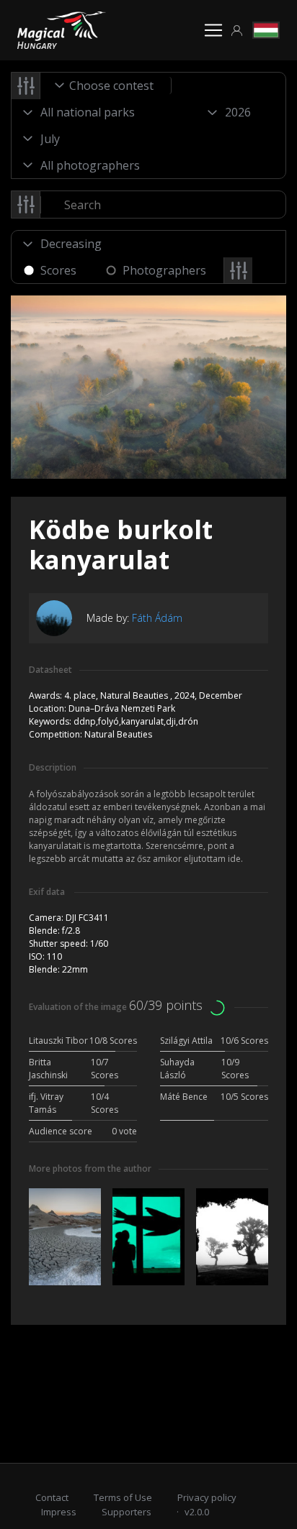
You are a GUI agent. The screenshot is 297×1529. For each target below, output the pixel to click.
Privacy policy (206, 1497)
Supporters (126, 1511)
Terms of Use (123, 1497)
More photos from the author (90, 1168)
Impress (58, 1511)
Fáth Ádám (157, 618)
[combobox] (106, 85)
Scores (58, 270)
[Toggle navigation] (213, 30)
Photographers (164, 270)
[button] (237, 30)
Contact (51, 1497)
